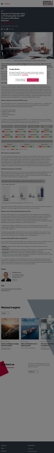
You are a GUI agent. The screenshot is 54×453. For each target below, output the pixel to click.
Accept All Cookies (33, 80)
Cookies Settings (20, 80)
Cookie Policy (25, 75)
